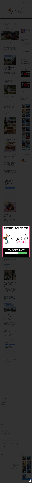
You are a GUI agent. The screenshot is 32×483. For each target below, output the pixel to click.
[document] (16, 241)
